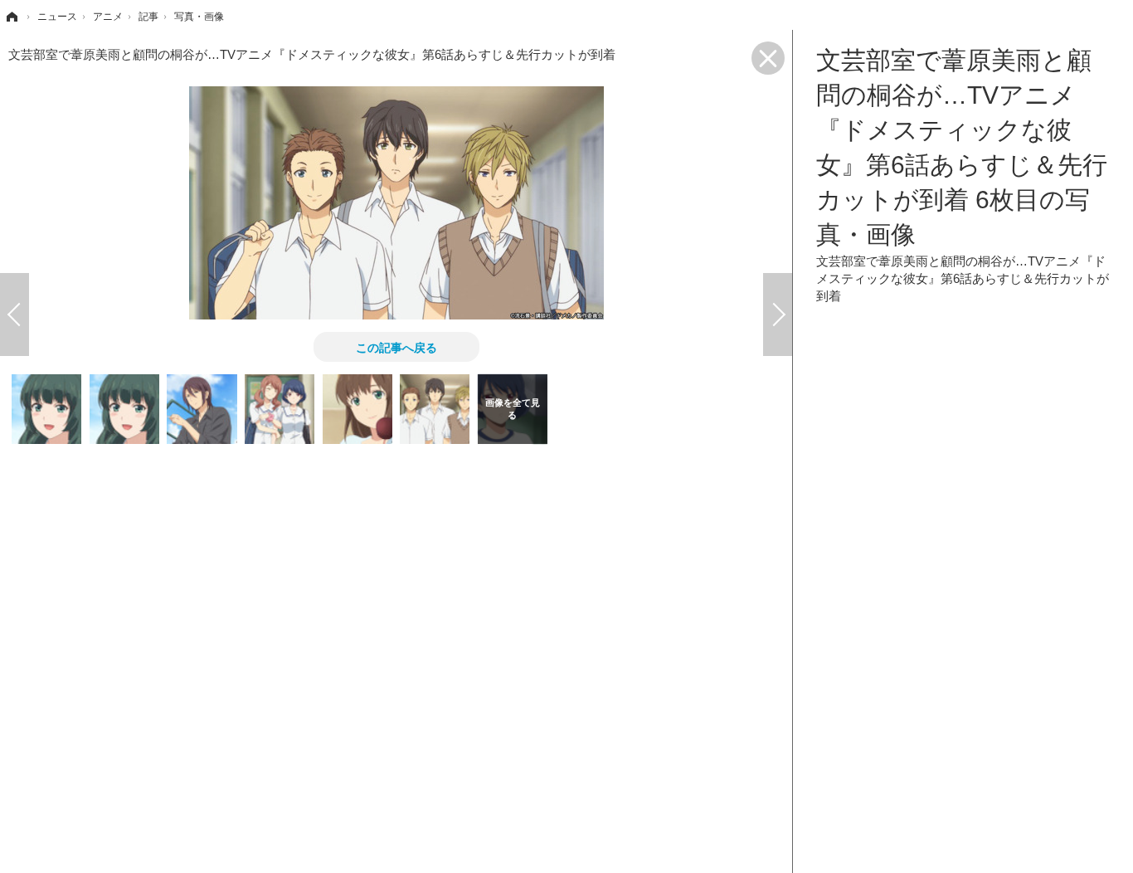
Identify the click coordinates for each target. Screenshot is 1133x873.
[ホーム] (11, 16)
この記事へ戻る (396, 347)
